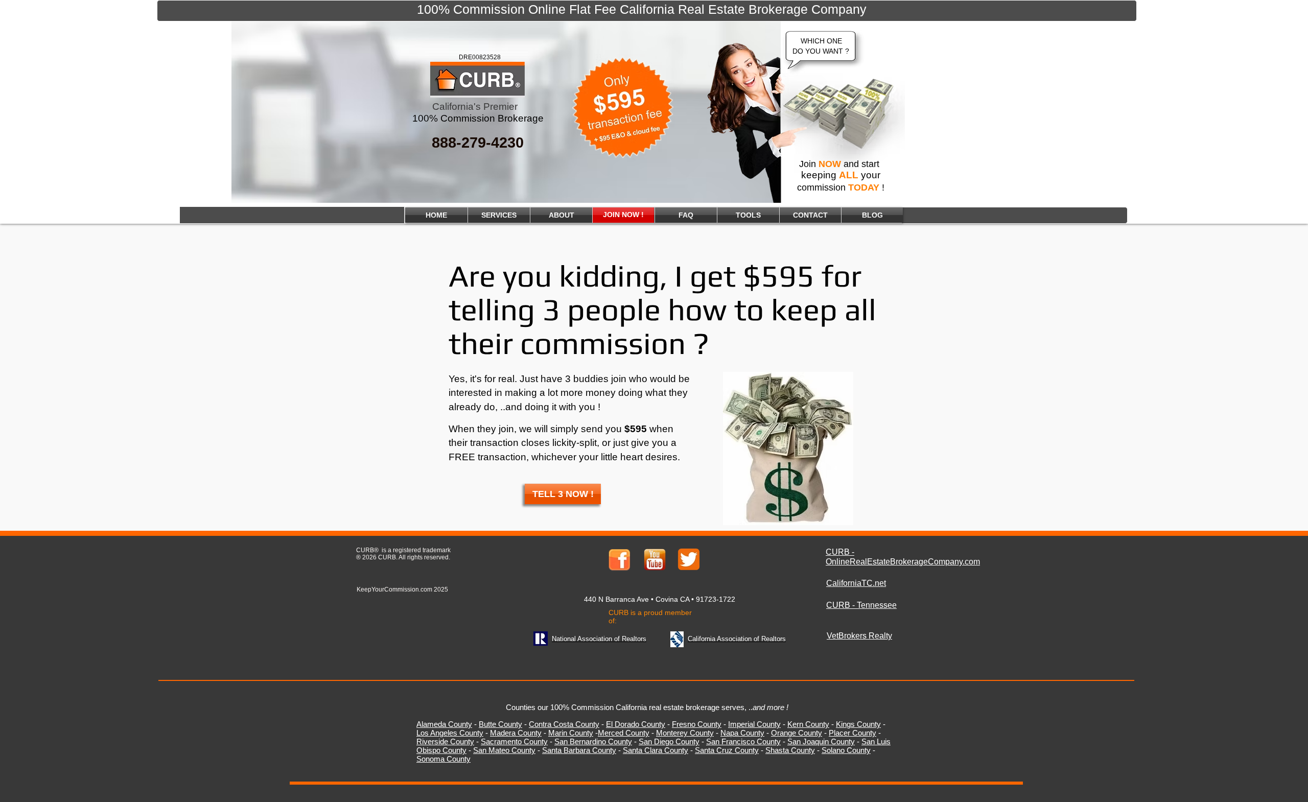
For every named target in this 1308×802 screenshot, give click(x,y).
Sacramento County (514, 741)
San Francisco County (743, 741)
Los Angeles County (449, 732)
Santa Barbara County (579, 750)
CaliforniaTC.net (856, 583)
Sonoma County (443, 758)
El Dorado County (635, 724)
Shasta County (790, 750)
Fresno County (696, 724)
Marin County (570, 732)
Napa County (742, 732)
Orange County (796, 732)
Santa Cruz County (727, 750)
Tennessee (877, 605)
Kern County (808, 724)
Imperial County (754, 724)
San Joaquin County (821, 741)
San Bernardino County (593, 741)
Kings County (858, 724)
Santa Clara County (655, 750)
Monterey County (685, 732)
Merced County (623, 732)
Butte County (500, 724)
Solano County (846, 750)
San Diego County (669, 741)
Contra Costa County (564, 724)
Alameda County (444, 724)
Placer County (852, 732)
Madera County (516, 732)
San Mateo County (504, 750)
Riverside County (445, 741)
